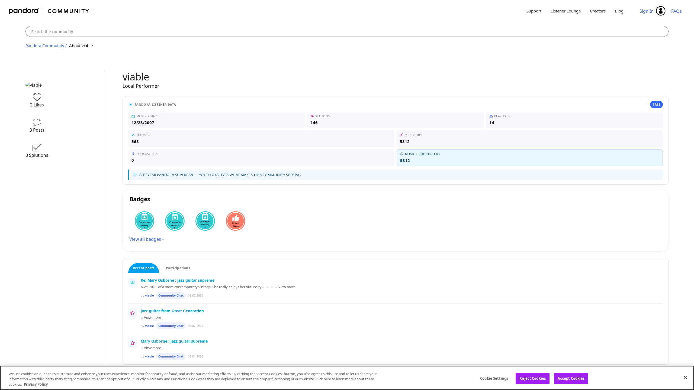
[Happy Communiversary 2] (175, 221)
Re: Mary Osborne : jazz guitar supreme (177, 280)
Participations (178, 268)
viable (149, 295)
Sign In (647, 11)
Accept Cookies (571, 378)
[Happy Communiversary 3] (144, 221)
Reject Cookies (532, 378)
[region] (347, 378)
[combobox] (347, 31)
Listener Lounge (566, 11)
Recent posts (144, 268)
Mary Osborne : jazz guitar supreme (174, 341)
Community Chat (171, 295)
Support (533, 11)
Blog (619, 11)
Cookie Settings (494, 378)
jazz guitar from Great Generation (172, 310)
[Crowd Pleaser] (235, 221)
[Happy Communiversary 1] (205, 221)
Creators (598, 11)
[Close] (685, 377)
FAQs (676, 11)
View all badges (145, 239)
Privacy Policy (36, 384)
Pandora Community (49, 11)
